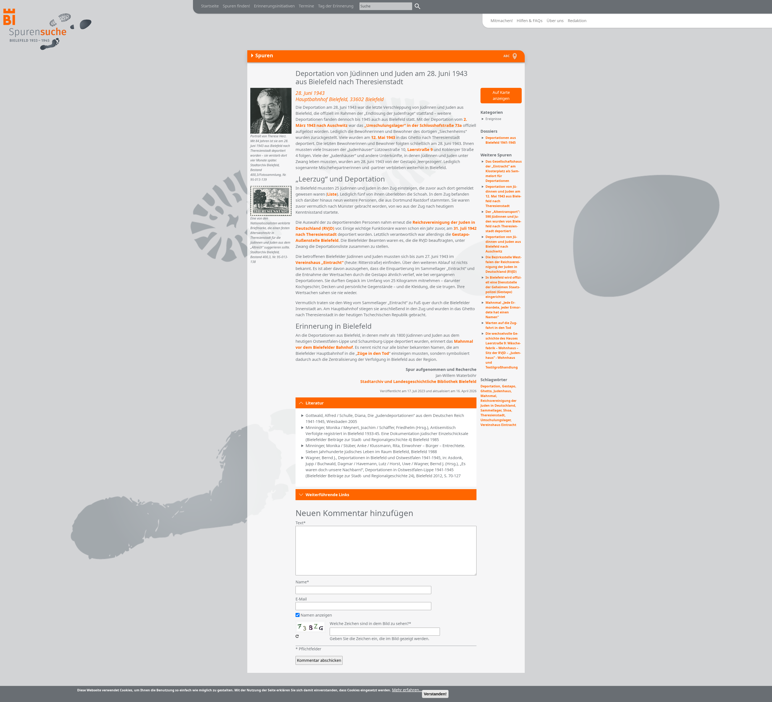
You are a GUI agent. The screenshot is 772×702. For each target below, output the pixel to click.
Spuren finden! (236, 6)
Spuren (264, 55)
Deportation (490, 386)
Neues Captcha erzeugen (297, 636)
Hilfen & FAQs (530, 20)
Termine (306, 6)
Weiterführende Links (327, 494)
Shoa (507, 410)
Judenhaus (502, 391)
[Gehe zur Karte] (516, 56)
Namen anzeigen (316, 615)
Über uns (555, 20)
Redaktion (577, 20)
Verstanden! (435, 694)
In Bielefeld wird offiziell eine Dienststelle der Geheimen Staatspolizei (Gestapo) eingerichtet (504, 287)
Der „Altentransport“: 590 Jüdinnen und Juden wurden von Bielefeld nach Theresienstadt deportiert (503, 221)
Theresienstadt (492, 415)
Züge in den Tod (373, 353)
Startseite (210, 6)
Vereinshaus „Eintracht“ (320, 262)
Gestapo (508, 386)
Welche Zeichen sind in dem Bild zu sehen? (369, 623)
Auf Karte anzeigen (501, 95)
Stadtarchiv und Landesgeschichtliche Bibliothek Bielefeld (418, 381)
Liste (332, 194)
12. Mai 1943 (383, 137)
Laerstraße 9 (420, 149)
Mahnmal (488, 396)
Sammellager (490, 410)
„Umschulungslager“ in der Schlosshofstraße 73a (413, 125)
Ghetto (486, 391)
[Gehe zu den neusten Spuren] (505, 56)
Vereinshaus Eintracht (498, 425)
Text (299, 522)
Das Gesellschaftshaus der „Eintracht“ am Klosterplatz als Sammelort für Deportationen (504, 171)
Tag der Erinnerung (335, 6)
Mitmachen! (502, 20)
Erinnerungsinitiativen (274, 6)
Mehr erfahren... (407, 690)
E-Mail (301, 599)
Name (301, 582)
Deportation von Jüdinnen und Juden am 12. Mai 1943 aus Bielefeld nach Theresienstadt (503, 196)
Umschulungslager (495, 420)
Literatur (315, 403)
